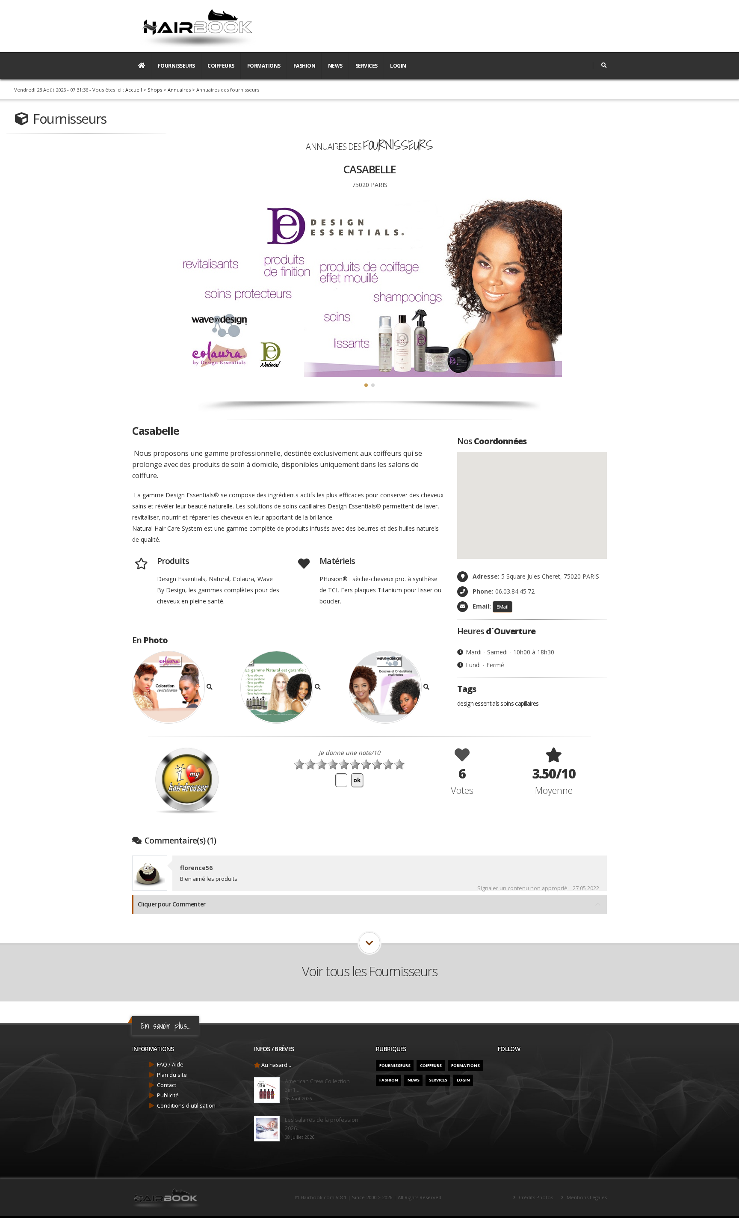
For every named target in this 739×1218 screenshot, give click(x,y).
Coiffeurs (220, 65)
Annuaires (179, 89)
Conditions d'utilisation (186, 1105)
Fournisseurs (176, 65)
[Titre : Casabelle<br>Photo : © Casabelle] (173, 688)
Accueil (133, 89)
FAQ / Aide (170, 1064)
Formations (264, 65)
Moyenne (554, 790)
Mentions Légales (586, 1197)
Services (366, 65)
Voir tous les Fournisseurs (369, 971)
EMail (502, 606)
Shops (155, 89)
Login (398, 65)
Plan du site (172, 1074)
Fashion (304, 65)
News (335, 65)
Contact (166, 1085)
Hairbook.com (317, 1197)
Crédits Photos (535, 1197)
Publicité (168, 1095)
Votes (462, 790)
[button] (366, 385)
